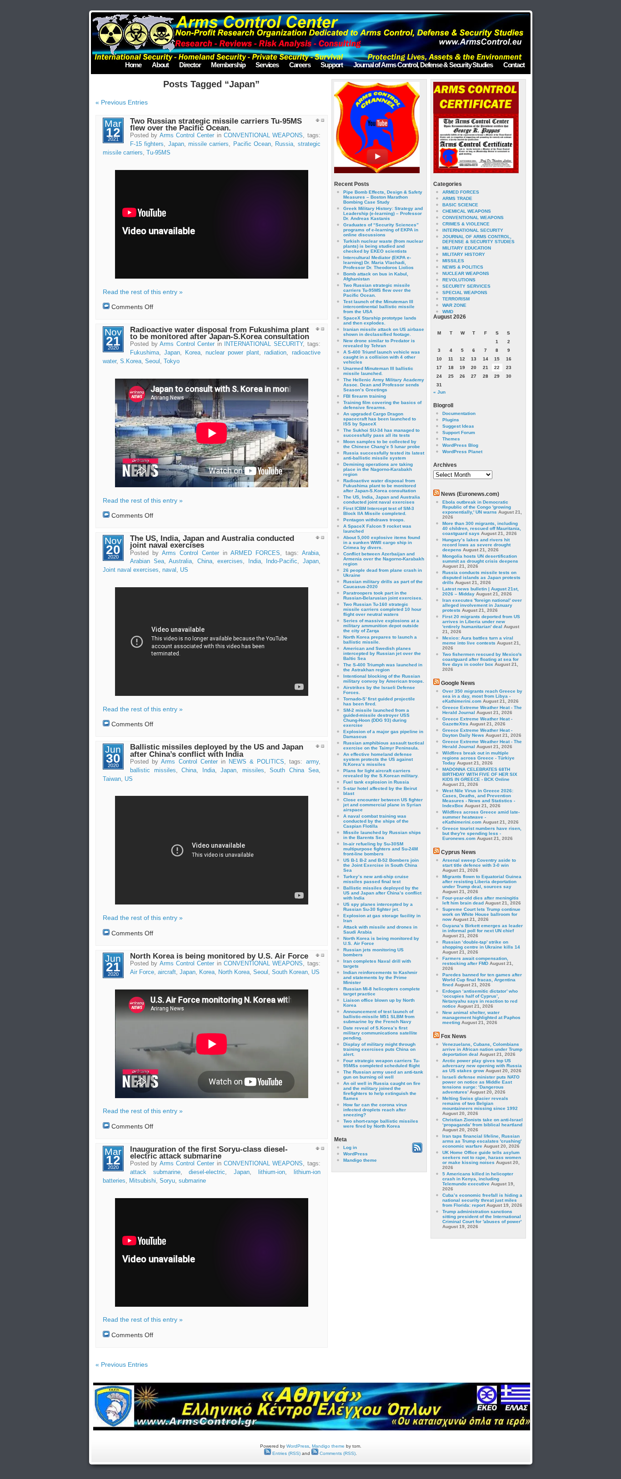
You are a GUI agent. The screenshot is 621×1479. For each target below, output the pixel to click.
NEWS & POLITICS (256, 762)
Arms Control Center (187, 135)
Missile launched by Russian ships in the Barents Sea (382, 835)
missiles (253, 770)
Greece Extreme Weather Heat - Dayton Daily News (477, 733)
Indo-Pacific (281, 561)
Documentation (459, 413)
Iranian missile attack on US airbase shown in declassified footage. (383, 332)
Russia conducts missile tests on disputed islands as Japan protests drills (481, 577)
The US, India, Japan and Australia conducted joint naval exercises (212, 542)
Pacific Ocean (252, 144)
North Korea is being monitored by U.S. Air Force (219, 956)
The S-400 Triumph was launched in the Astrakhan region (382, 667)
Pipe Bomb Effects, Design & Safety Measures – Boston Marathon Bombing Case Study (382, 197)
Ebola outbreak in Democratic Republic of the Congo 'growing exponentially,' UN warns (476, 507)
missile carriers (208, 144)
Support (332, 65)
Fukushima (144, 353)
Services (266, 65)
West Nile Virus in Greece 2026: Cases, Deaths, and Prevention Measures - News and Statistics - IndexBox (478, 798)
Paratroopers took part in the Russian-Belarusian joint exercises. (383, 595)
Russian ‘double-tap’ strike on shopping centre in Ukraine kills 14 (481, 944)
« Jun (439, 392)
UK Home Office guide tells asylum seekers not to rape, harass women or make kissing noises (481, 1157)
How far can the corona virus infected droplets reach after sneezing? (375, 1109)
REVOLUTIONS (459, 279)
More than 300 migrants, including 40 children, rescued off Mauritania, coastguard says (481, 528)
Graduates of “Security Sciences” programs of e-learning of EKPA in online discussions (381, 229)
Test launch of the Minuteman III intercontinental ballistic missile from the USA (379, 306)
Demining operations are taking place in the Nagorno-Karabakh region (378, 469)
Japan (176, 144)
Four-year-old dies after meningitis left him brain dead (480, 900)
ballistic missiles (153, 770)
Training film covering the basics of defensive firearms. (382, 405)
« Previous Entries (121, 102)
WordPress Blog (460, 445)
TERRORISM (456, 298)
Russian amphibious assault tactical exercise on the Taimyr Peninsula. (383, 745)
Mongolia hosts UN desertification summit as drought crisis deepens (480, 559)
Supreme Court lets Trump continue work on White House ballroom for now (481, 914)
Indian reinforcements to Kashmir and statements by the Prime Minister (380, 977)
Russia (284, 144)
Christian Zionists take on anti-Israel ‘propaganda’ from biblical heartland (482, 1122)
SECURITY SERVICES (466, 286)
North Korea (234, 972)
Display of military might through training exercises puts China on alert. (379, 1049)
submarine (192, 1181)
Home (133, 65)
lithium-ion (271, 1172)
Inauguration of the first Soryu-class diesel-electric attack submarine (209, 1152)
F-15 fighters (147, 144)
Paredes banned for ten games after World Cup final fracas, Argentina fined (482, 979)
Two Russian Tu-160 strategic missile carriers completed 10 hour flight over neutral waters (382, 609)
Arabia (310, 553)
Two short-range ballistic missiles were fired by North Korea (380, 1124)
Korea (192, 353)
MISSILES (453, 260)
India (254, 561)
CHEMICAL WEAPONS (466, 211)
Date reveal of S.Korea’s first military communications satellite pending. (380, 1032)
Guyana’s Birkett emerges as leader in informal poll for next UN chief (482, 928)
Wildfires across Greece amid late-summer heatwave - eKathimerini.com (481, 816)
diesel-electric (207, 1172)
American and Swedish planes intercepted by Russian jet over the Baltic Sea (382, 653)
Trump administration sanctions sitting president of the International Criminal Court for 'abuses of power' (481, 1216)
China (204, 561)
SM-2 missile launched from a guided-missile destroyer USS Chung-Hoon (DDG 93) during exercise (376, 718)
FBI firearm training (364, 396)
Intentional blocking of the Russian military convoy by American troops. (383, 679)
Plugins (450, 419)
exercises (230, 561)
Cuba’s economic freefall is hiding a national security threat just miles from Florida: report (482, 1200)
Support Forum (458, 432)
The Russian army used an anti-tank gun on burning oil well (383, 1074)
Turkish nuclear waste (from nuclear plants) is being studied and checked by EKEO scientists (383, 246)
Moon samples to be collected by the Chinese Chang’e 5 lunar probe (381, 444)
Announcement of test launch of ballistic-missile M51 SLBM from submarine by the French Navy (379, 1016)
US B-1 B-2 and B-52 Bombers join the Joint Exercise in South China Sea (381, 865)
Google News (458, 683)
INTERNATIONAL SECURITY (263, 344)
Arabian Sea (147, 561)
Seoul (152, 361)
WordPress (355, 1153)
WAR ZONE (454, 305)
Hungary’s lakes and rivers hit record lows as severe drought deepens (476, 544)
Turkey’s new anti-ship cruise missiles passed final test (376, 879)
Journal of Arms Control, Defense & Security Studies (423, 65)
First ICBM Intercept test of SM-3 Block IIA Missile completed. (378, 511)
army (312, 762)
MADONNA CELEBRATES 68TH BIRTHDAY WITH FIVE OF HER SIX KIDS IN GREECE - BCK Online (479, 774)
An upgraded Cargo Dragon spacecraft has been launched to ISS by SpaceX (379, 418)
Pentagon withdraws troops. (374, 519)
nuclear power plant (232, 353)
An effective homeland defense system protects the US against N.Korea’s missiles (378, 759)
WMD (447, 311)
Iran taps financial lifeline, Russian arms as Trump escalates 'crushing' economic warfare (481, 1141)
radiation (275, 353)
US (184, 570)
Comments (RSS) (337, 1453)
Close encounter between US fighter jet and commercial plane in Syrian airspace (383, 804)
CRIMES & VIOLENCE (466, 223)
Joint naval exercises (131, 570)
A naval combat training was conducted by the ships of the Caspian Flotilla (376, 821)
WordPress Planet (462, 451)
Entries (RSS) (285, 1453)
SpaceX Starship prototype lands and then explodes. (379, 320)
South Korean (290, 972)
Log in (350, 1147)
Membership (228, 65)
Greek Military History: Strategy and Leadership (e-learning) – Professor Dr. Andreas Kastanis (383, 213)
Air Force (142, 972)
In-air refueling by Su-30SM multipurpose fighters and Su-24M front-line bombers (380, 848)
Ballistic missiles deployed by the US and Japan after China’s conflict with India (216, 750)
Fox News (453, 1036)
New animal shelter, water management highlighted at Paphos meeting (481, 1017)
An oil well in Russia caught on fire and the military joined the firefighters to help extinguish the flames (382, 1091)
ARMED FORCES (255, 553)
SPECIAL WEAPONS (464, 292)
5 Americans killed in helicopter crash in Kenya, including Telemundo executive (477, 1178)
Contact (514, 65)
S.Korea (130, 361)
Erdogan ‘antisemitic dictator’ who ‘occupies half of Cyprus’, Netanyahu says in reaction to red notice (480, 999)
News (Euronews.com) (470, 494)
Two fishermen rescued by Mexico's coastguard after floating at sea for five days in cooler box (482, 659)
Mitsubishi (142, 1181)
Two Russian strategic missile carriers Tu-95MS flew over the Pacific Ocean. (216, 124)
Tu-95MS (158, 153)
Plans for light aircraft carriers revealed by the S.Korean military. (381, 773)
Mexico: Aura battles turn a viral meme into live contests (477, 640)
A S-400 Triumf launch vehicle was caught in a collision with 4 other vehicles (381, 357)
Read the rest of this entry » (143, 291)
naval (169, 570)
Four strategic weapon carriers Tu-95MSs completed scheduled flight (381, 1063)
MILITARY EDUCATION (466, 247)
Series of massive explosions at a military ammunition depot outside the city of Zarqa (381, 625)
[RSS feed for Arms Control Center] (417, 1151)
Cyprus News (458, 852)
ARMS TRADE (457, 198)
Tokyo (172, 361)
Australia (180, 561)
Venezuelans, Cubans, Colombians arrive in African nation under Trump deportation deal (482, 1049)
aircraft (167, 972)
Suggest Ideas (458, 426)
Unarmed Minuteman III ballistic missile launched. (378, 371)
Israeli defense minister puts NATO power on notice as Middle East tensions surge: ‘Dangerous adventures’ (481, 1084)
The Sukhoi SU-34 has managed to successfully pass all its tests (381, 433)
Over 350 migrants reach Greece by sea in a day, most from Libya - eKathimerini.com (482, 696)
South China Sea (294, 770)
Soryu (167, 1181)
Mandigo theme (360, 1160)
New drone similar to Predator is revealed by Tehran (379, 343)
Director (189, 65)
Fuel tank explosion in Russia (376, 781)
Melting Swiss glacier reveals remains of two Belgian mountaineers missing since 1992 (480, 1103)
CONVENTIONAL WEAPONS (263, 135)
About (160, 65)
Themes (451, 438)
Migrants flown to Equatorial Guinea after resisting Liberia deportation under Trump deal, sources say (481, 881)
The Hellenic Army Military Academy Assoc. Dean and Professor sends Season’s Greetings (383, 384)
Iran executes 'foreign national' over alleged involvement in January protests (482, 605)
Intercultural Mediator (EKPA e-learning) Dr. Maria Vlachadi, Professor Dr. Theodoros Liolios (378, 262)
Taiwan (112, 779)
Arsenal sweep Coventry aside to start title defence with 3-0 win (479, 863)
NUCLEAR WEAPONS (465, 273)
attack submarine (155, 1172)
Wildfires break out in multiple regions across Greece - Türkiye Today (478, 757)
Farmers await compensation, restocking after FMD (475, 961)
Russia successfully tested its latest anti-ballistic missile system (383, 455)
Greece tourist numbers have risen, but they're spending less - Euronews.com (481, 833)
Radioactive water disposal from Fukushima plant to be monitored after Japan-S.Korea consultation (219, 333)
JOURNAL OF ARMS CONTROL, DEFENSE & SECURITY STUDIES (478, 239)
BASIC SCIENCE (460, 204)
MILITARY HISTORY (463, 254)
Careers (299, 65)
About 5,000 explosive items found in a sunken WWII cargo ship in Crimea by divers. (381, 542)
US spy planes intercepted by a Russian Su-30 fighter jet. (378, 907)
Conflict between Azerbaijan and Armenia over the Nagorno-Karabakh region (383, 558)
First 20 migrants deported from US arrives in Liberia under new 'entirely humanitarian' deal (481, 621)
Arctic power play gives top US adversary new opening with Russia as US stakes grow (482, 1065)
